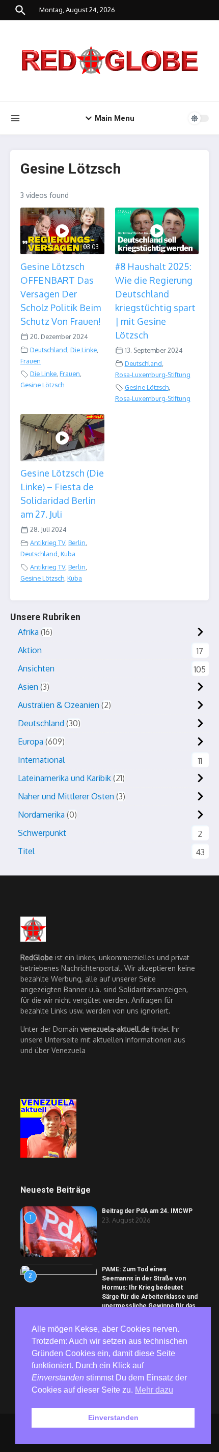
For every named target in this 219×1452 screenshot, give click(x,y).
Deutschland (48, 350)
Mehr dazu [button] (154, 1390)
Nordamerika (41, 814)
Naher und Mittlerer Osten (66, 796)
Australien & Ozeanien (58, 705)
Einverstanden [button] (113, 1417)
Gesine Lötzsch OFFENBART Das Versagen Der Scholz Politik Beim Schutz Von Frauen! (60, 294)
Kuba (68, 554)
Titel (26, 851)
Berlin (77, 542)
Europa (30, 741)
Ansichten (36, 668)
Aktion (30, 650)
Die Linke (83, 350)
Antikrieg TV (47, 542)
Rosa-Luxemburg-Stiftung (152, 374)
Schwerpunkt (42, 833)
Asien (28, 687)
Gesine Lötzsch (42, 385)
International (41, 760)
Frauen (30, 361)
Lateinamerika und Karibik (64, 778)
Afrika (28, 632)
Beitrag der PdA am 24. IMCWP (147, 1210)
